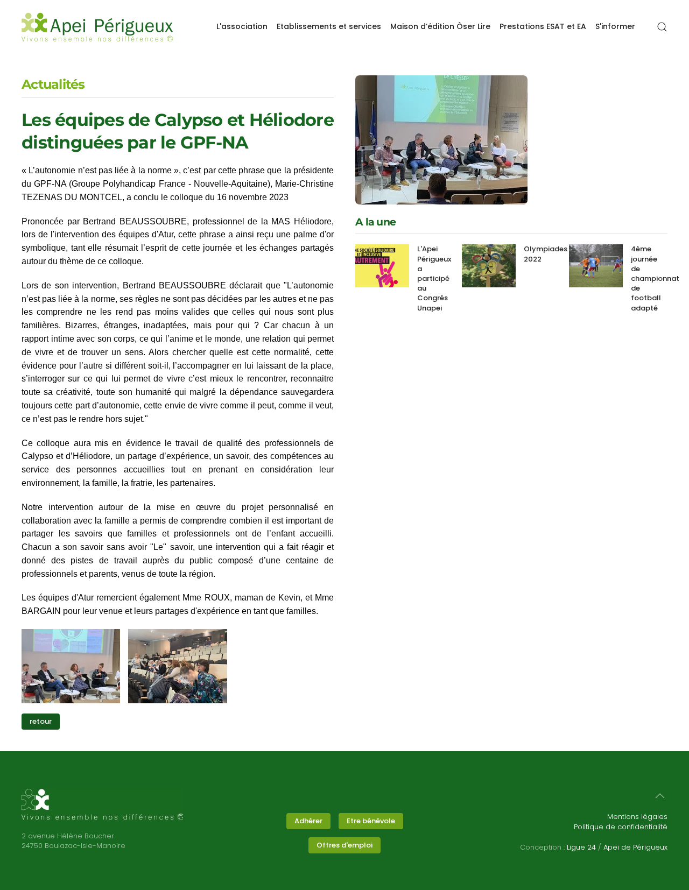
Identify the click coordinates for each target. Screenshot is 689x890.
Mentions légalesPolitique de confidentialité (620, 821)
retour (41, 721)
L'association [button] (242, 26)
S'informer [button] (615, 26)
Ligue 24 (581, 847)
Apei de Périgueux (635, 847)
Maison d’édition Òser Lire (440, 26)
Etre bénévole (371, 821)
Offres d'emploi (344, 845)
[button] (662, 26)
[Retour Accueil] (97, 26)
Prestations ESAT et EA (543, 26)
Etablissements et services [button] (329, 26)
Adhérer (308, 821)
